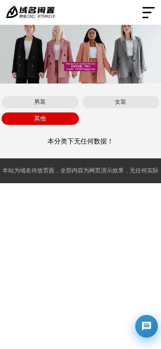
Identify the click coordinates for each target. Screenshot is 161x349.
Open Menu (148, 12)
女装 (120, 102)
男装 (40, 102)
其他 (40, 118)
